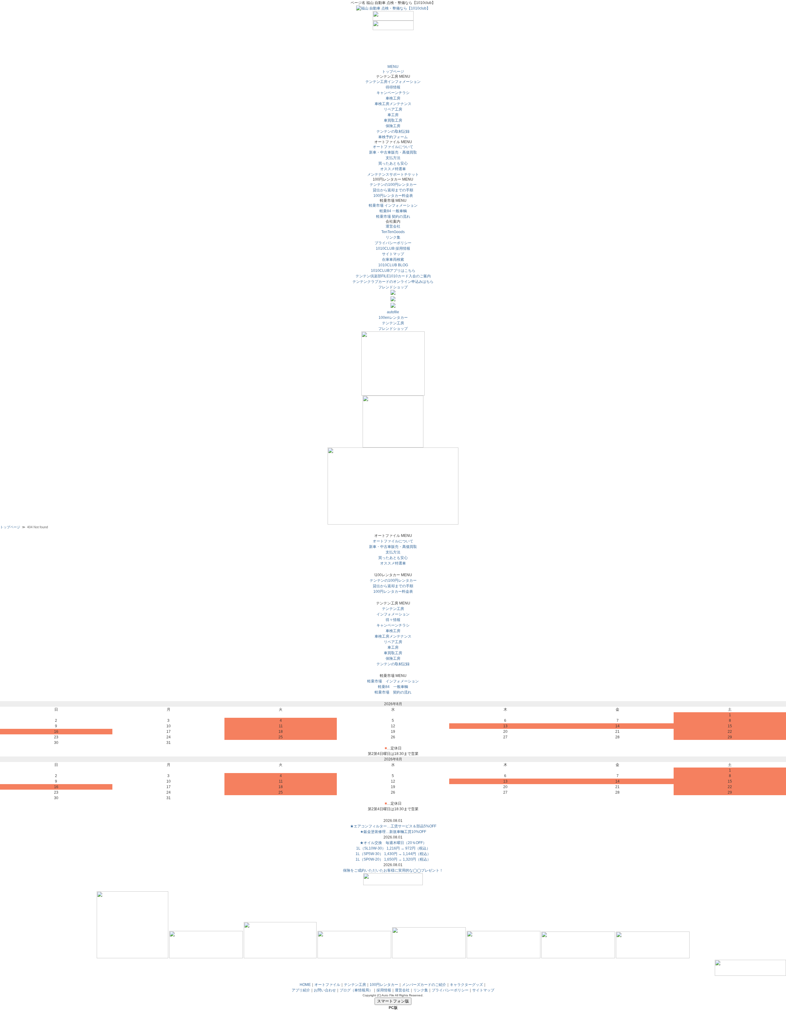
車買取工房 (393, 120)
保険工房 (393, 126)
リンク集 (393, 237)
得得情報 (393, 87)
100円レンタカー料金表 (393, 195)
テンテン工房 (393, 323)
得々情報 (393, 620)
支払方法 (393, 158)
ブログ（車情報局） (356, 990)
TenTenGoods (393, 232)
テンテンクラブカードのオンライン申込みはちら (393, 281)
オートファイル (327, 985)
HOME (305, 985)
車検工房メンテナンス (393, 104)
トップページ (393, 71)
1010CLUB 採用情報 (393, 248)
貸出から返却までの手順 (393, 190)
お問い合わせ (325, 990)
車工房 (393, 115)
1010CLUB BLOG (393, 265)
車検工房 (393, 98)
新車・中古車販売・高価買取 (393, 152)
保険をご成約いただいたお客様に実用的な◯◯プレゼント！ (393, 870)
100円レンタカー (384, 985)
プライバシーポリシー (393, 243)
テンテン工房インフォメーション (393, 82)
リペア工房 (393, 109)
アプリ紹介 (301, 990)
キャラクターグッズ (466, 985)
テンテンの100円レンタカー (393, 184)
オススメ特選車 (393, 169)
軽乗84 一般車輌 (393, 211)
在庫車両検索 (393, 259)
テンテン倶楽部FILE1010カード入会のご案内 (393, 276)
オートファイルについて (393, 147)
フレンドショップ (393, 287)
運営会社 (393, 226)
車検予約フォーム (393, 137)
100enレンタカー (393, 317)
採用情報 (383, 990)
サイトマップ (393, 254)
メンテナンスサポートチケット (393, 174)
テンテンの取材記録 (393, 131)
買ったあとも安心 (393, 163)
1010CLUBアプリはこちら (393, 270)
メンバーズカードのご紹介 (424, 985)
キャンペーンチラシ (393, 93)
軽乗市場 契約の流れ (393, 216)
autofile (393, 312)
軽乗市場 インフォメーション (393, 205)
